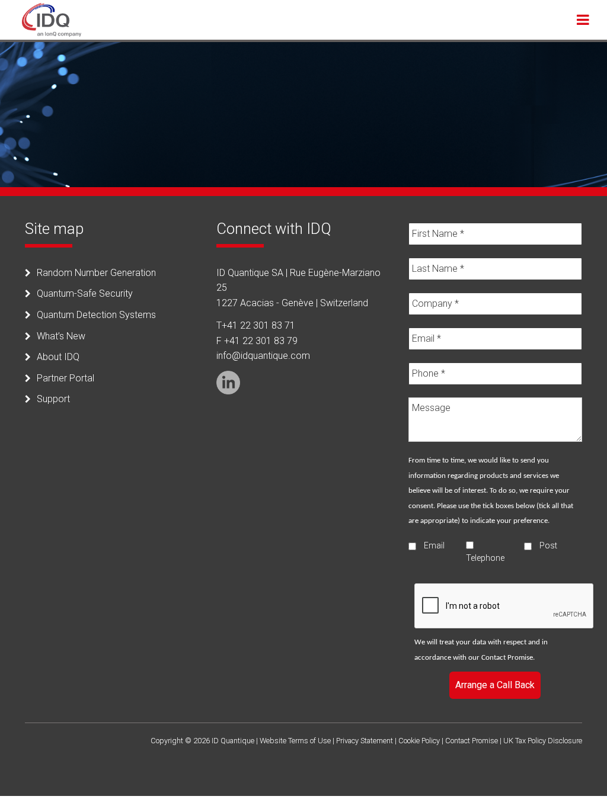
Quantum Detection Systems (96, 314)
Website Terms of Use (295, 740)
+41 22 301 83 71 (258, 325)
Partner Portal (65, 378)
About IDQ (58, 356)
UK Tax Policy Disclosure (542, 740)
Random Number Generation (96, 272)
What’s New (61, 336)
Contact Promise (507, 658)
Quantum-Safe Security (85, 293)
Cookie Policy (419, 740)
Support (53, 398)
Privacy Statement (364, 740)
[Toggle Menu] (583, 20)
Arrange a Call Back (495, 685)
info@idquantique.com (263, 355)
